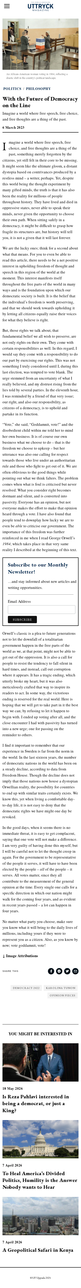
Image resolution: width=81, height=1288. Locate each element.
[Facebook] (51, 971)
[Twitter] (67, 971)
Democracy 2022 (26, 988)
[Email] (75, 971)
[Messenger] (59, 971)
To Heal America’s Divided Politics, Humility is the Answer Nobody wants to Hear (39, 1180)
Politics (12, 89)
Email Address (19, 601)
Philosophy (38, 89)
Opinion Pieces (62, 995)
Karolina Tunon (60, 988)
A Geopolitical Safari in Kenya (37, 1249)
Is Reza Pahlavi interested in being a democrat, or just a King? (35, 1103)
